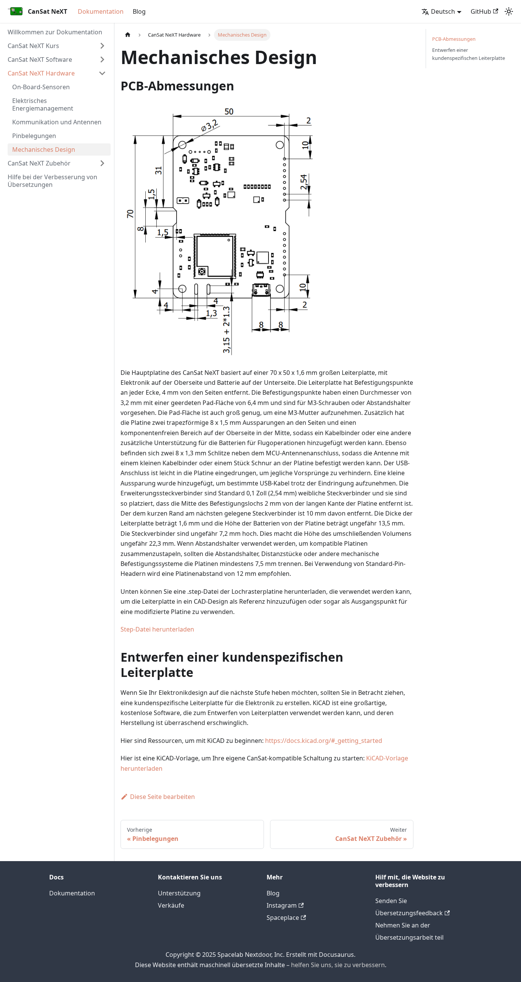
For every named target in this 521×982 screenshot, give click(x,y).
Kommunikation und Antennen (56, 122)
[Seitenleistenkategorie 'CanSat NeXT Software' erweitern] (102, 59)
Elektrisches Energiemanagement (42, 104)
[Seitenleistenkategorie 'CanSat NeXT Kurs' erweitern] (102, 46)
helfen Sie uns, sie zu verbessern (338, 965)
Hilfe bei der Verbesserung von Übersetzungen (52, 181)
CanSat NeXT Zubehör (39, 163)
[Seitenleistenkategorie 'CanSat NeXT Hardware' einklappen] (102, 73)
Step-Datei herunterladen (157, 629)
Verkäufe (171, 905)
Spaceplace (283, 917)
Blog (139, 11)
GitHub (481, 11)
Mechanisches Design (43, 149)
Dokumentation (101, 11)
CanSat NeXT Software (40, 59)
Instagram (282, 905)
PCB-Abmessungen (454, 38)
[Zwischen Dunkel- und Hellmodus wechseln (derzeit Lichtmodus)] (509, 11)
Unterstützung (179, 893)
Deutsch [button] (443, 11)
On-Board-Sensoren (41, 87)
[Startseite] (128, 35)
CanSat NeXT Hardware (41, 73)
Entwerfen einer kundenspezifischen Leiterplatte (468, 54)
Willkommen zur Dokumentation (55, 32)
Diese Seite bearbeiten (162, 796)
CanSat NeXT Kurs (33, 46)
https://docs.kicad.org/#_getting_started (323, 740)
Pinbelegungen (34, 136)
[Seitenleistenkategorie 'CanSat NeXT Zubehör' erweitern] (102, 163)
